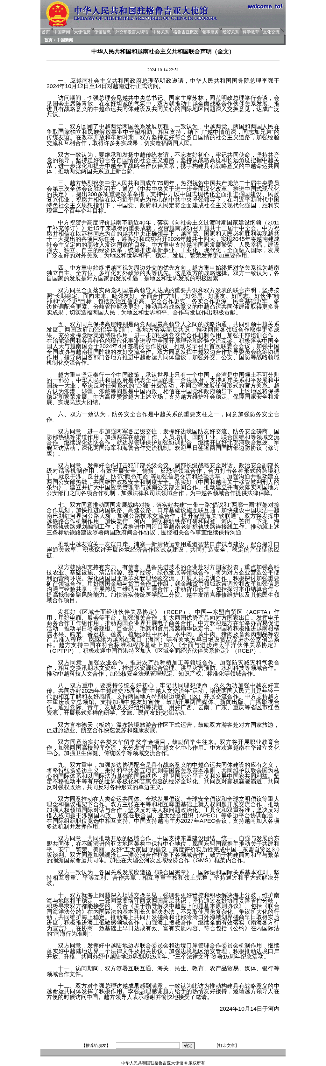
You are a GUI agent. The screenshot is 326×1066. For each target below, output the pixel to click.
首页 (46, 32)
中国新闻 (61, 32)
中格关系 (160, 32)
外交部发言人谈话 (131, 32)
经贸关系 (231, 32)
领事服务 (210, 32)
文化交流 (271, 32)
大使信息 (82, 32)
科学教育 (251, 32)
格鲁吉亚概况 (185, 32)
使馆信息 (102, 32)
